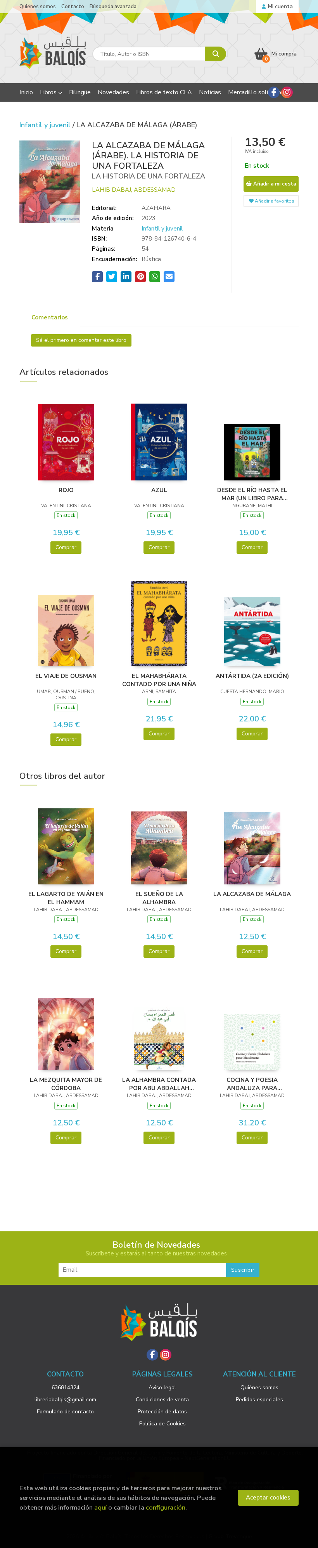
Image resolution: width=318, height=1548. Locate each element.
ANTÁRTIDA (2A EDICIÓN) (252, 676)
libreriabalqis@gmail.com (65, 1399)
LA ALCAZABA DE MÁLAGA (252, 894)
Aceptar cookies (268, 1497)
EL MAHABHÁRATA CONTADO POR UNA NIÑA (159, 680)
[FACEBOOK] (274, 92)
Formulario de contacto (65, 1411)
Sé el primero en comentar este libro (81, 340)
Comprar (65, 547)
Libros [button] (49, 92)
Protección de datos (162, 1411)
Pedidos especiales (259, 1399)
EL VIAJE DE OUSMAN (66, 676)
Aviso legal (162, 1387)
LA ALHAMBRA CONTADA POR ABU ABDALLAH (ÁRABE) (159, 1084)
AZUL (159, 490)
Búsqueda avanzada (113, 6)
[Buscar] (215, 54)
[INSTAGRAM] (287, 92)
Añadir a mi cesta (274, 183)
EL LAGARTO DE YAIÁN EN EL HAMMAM (66, 898)
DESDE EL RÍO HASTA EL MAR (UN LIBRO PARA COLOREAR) (252, 494)
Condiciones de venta (162, 1399)
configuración (165, 1507)
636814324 (66, 1387)
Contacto (72, 6)
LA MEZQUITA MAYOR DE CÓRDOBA (66, 1084)
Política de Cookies (162, 1423)
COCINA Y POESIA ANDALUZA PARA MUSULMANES (252, 1084)
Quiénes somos (37, 6)
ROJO (66, 490)
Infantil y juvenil (46, 125)
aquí (100, 1507)
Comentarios (49, 317)
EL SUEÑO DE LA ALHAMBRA (159, 898)
